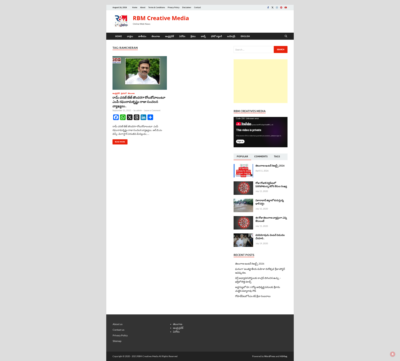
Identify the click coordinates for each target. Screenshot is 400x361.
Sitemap (117, 340)
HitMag (283, 356)
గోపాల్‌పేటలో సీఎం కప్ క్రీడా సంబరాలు (253, 296)
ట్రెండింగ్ (123, 93)
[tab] (242, 157)
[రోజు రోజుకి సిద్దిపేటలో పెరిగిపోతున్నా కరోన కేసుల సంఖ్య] (243, 183)
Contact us (118, 329)
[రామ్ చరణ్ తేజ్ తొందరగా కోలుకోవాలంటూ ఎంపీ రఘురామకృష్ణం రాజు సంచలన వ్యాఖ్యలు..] (139, 73)
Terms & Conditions (156, 7)
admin (139, 110)
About (142, 7)
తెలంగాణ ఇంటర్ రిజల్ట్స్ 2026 (270, 165)
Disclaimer (186, 7)
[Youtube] (286, 7)
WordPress (269, 356)
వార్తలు (130, 36)
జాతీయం (142, 36)
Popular (242, 156)
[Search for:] (261, 49)
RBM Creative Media (161, 18)
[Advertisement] (261, 81)
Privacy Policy (173, 7)
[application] (261, 132)
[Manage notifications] (392, 354)
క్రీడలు (193, 36)
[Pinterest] (281, 7)
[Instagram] (277, 7)
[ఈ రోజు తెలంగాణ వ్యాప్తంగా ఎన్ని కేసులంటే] (243, 217)
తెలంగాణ (156, 36)
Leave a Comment (152, 110)
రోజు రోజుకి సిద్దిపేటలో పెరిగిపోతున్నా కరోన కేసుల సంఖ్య (271, 184)
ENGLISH (245, 36)
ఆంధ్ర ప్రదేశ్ (178, 327)
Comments (261, 156)
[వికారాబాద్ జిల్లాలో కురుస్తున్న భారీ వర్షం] (243, 200)
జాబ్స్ (203, 36)
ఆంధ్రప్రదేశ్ (169, 36)
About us (117, 324)
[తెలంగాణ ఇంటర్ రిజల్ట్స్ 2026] (243, 165)
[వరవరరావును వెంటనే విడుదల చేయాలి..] (243, 235)
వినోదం (182, 36)
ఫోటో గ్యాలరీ (216, 36)
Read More (118, 141)
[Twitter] (272, 7)
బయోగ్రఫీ (231, 36)
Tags (277, 156)
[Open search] (286, 36)
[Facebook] (268, 7)
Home (134, 7)
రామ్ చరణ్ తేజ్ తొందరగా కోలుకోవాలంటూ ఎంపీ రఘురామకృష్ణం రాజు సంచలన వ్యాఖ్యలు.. (139, 101)
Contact (197, 7)
